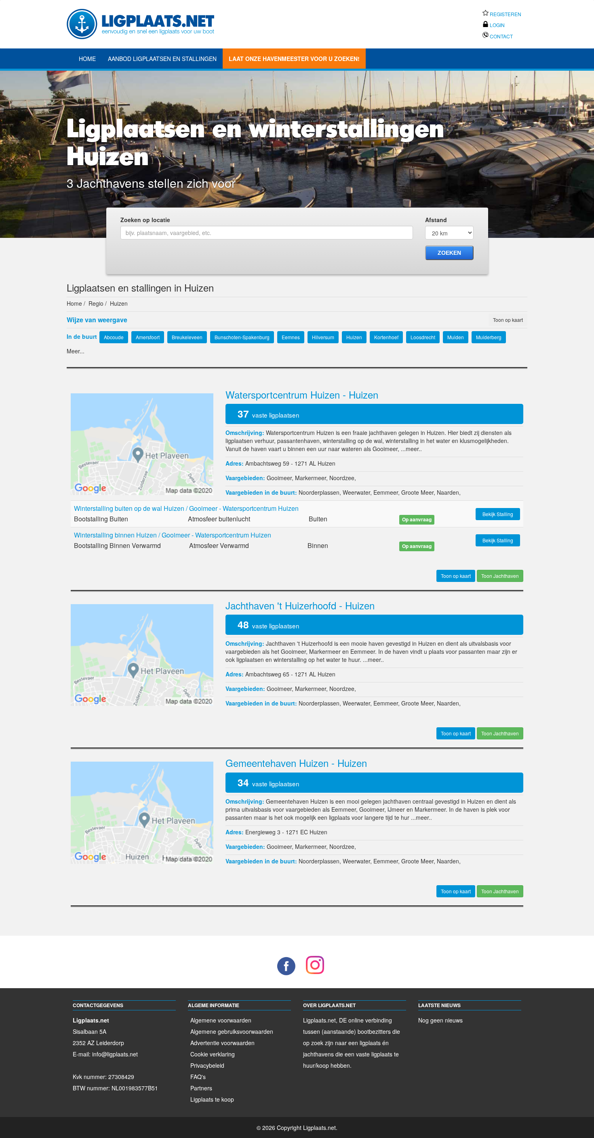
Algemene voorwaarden (220, 1020)
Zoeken (449, 253)
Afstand (436, 220)
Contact (501, 36)
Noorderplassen (319, 492)
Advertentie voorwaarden (222, 1043)
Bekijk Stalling (497, 513)
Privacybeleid (207, 1065)
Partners (201, 1088)
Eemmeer (385, 492)
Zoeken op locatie (145, 220)
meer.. (414, 449)
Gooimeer (279, 478)
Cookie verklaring (212, 1054)
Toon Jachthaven (500, 575)
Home (87, 59)
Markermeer (310, 478)
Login (497, 24)
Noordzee (341, 478)
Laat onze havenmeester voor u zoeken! (294, 59)
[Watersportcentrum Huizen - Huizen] (142, 443)
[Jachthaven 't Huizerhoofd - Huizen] (142, 654)
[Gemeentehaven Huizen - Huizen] (142, 812)
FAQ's (198, 1077)
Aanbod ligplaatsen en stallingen (162, 59)
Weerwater (356, 492)
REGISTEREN (505, 13)
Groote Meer (417, 492)
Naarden (448, 492)
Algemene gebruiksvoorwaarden (231, 1031)
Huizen (326, 463)
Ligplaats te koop (212, 1099)
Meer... (75, 351)
